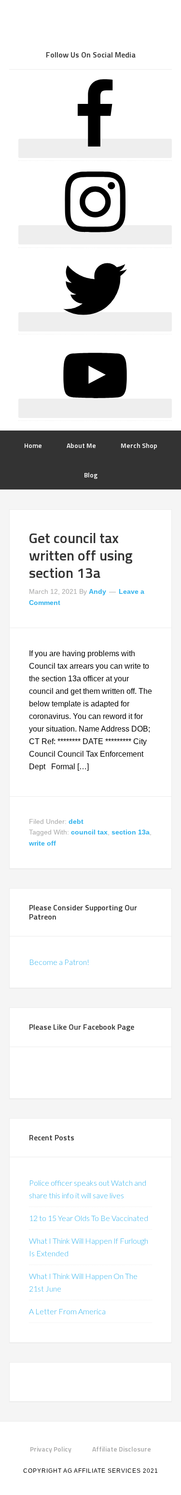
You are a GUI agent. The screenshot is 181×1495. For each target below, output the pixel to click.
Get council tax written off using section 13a (81, 555)
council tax (89, 832)
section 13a (130, 832)
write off (42, 843)
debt (76, 821)
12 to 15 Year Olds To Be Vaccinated (88, 1217)
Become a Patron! (59, 961)
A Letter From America (67, 1311)
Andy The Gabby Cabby (90, 29)
